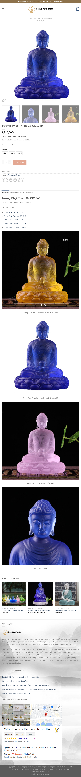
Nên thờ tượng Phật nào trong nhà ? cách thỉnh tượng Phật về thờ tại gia (29, 689)
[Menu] (3, 9)
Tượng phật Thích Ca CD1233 (15, 227)
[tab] (5, 192)
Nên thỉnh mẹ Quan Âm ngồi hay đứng (16, 693)
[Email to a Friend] (15, 180)
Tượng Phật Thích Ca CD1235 (15, 224)
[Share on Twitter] (11, 180)
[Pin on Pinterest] (18, 180)
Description (5, 192)
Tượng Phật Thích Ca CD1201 (12, 610)
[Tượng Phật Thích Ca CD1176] (67, 594)
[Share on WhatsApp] (3, 180)
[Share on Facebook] (7, 180)
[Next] (75, 65)
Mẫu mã (4, 149)
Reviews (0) (29, 192)
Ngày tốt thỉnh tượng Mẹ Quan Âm (15, 681)
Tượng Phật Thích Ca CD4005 (15, 212)
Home (30, 18)
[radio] (5, 153)
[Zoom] (4, 101)
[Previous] (6, 65)
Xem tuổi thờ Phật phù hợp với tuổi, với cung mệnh (21, 677)
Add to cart (20, 162)
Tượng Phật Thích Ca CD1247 (15, 216)
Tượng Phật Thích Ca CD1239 (15, 220)
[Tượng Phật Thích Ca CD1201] (14, 594)
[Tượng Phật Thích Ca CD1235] (40, 594)
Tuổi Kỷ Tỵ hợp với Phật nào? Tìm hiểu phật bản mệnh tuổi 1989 (25, 685)
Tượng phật (37, 18)
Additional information (17, 192)
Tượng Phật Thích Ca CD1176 (65, 610)
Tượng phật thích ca (47, 18)
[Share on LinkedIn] (22, 180)
